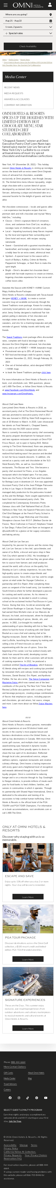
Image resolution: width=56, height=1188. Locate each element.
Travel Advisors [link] (10, 1084)
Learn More (28, 897)
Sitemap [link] (24, 1145)
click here (46, 372)
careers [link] (7, 1089)
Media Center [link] (9, 1078)
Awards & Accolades (16, 99)
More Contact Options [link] (15, 1066)
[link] (10, 1097)
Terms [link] (34, 1145)
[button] (50, 5)
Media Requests (13, 93)
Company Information (18, 105)
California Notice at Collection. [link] (20, 1151)
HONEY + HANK (19, 298)
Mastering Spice (10, 682)
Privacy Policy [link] (11, 1148)
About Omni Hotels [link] (36, 1072)
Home (4, 59)
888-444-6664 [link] (18, 1062)
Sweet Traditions (14, 337)
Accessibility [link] (10, 1145)
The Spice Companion (39, 679)
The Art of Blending (28, 665)
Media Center (13, 59)
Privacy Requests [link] (13, 1155)
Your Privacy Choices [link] (36, 1155)
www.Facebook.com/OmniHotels (20, 390)
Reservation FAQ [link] (13, 1158)
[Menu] (5, 5)
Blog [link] (30, 1078)
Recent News (25, 59)
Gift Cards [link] (8, 1072)
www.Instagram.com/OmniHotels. (17, 393)
